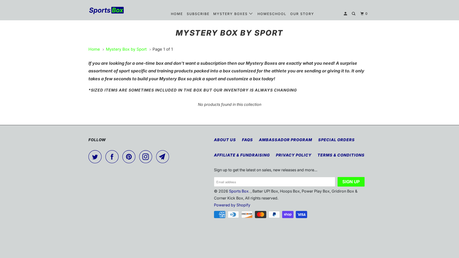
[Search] (354, 14)
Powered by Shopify (232, 205)
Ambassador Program (285, 139)
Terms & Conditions (341, 155)
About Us (225, 139)
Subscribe (198, 14)
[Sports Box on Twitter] (96, 156)
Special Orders (336, 139)
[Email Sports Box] (164, 156)
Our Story (302, 14)
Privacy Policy (293, 155)
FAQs (247, 139)
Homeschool (271, 14)
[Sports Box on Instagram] (147, 156)
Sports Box (239, 191)
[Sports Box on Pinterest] (130, 156)
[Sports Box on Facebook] (113, 156)
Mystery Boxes (231, 14)
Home (177, 14)
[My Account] (346, 14)
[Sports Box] (112, 10)
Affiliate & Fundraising (242, 155)
